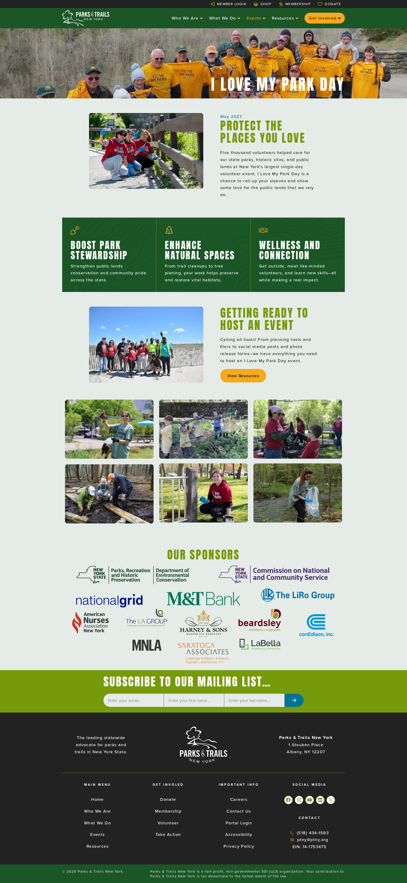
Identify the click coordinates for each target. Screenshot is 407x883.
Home (97, 799)
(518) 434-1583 (313, 833)
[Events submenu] (263, 18)
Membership (298, 3)
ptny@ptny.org (312, 839)
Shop (265, 3)
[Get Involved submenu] (339, 18)
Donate (333, 3)
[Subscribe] (294, 700)
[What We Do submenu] (238, 18)
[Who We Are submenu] (200, 18)
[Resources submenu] (296, 18)
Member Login (231, 3)
